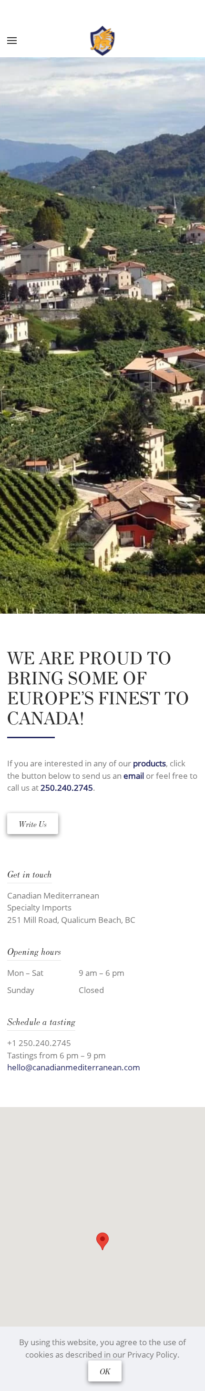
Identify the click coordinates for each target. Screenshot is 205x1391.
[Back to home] (103, 40)
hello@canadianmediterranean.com (73, 1067)
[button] (102, 1241)
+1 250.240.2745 (39, 1042)
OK (105, 1371)
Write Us (33, 823)
